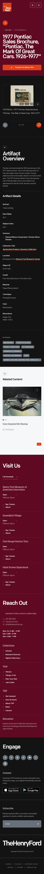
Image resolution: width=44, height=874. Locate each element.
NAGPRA (8, 864)
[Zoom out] (27, 104)
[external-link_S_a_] (22, 619)
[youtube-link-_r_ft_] (29, 757)
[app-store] (11, 790)
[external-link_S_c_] (22, 624)
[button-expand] (37, 389)
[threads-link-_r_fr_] (17, 757)
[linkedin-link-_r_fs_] (23, 757)
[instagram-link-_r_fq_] (11, 757)
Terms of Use (31, 867)
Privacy (11, 867)
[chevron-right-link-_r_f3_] (39, 444)
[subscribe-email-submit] (37, 824)
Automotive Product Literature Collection (19, 249)
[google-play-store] (31, 790)
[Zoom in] (21, 104)
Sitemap (20, 867)
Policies (18, 864)
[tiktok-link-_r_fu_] (35, 757)
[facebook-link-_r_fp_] (5, 757)
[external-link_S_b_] (22, 621)
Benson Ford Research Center (28, 259)
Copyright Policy (31, 864)
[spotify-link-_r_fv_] (5, 763)
